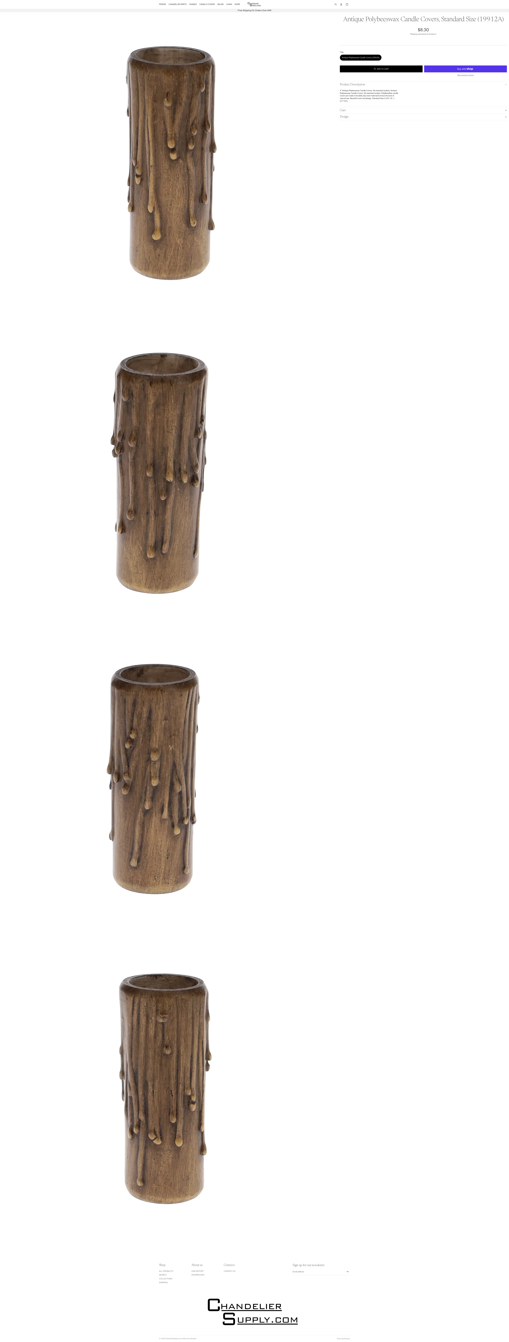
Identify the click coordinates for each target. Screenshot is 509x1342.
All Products (166, 1271)
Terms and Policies (343, 1339)
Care (343, 110)
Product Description (352, 84)
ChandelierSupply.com (173, 1339)
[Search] (336, 4)
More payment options (465, 75)
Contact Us (229, 1271)
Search (162, 1275)
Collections (165, 1278)
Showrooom (197, 1275)
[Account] (341, 4)
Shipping (163, 1282)
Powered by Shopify (189, 1339)
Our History (197, 1271)
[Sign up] (347, 1271)
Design (344, 116)
